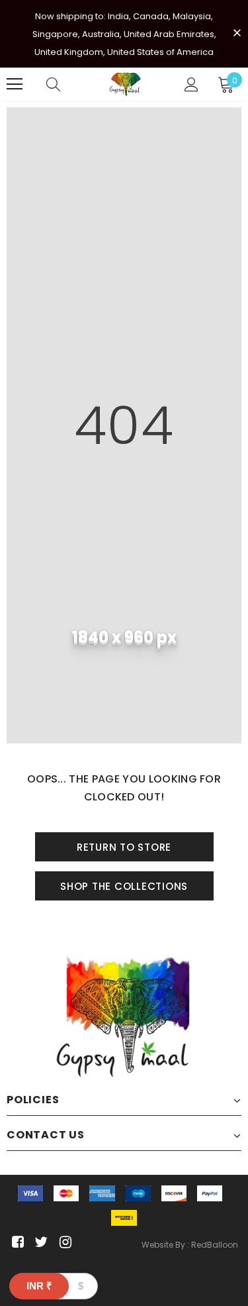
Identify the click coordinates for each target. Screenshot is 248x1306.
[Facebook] (15, 1242)
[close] (236, 32)
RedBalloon (214, 1244)
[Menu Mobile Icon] (14, 84)
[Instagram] (63, 1242)
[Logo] (126, 84)
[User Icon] (191, 84)
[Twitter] (39, 1242)
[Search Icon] (53, 84)
